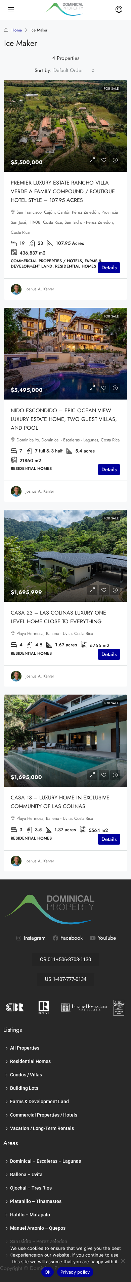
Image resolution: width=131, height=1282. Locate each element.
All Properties (24, 1048)
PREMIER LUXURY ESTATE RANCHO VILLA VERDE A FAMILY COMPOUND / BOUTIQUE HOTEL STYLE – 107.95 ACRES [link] (63, 191)
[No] (122, 1261)
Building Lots (24, 1088)
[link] (65, 126)
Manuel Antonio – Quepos (38, 1228)
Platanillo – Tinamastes (35, 1201)
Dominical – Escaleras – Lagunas (45, 1161)
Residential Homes (30, 1061)
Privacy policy (75, 1272)
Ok (48, 1272)
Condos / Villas (26, 1074)
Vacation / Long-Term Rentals (42, 1128)
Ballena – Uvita (26, 1174)
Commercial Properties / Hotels (43, 1115)
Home (16, 30)
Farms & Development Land (39, 1101)
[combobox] (74, 70)
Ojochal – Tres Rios (31, 1188)
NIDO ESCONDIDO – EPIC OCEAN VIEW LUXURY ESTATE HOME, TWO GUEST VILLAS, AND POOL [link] (64, 419)
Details (109, 267)
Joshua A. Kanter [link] (40, 289)
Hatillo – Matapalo (30, 1214)
